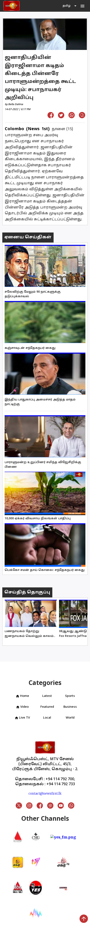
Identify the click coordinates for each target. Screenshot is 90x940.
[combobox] (70, 5)
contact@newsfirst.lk (45, 793)
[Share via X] (61, 116)
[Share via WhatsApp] (71, 116)
